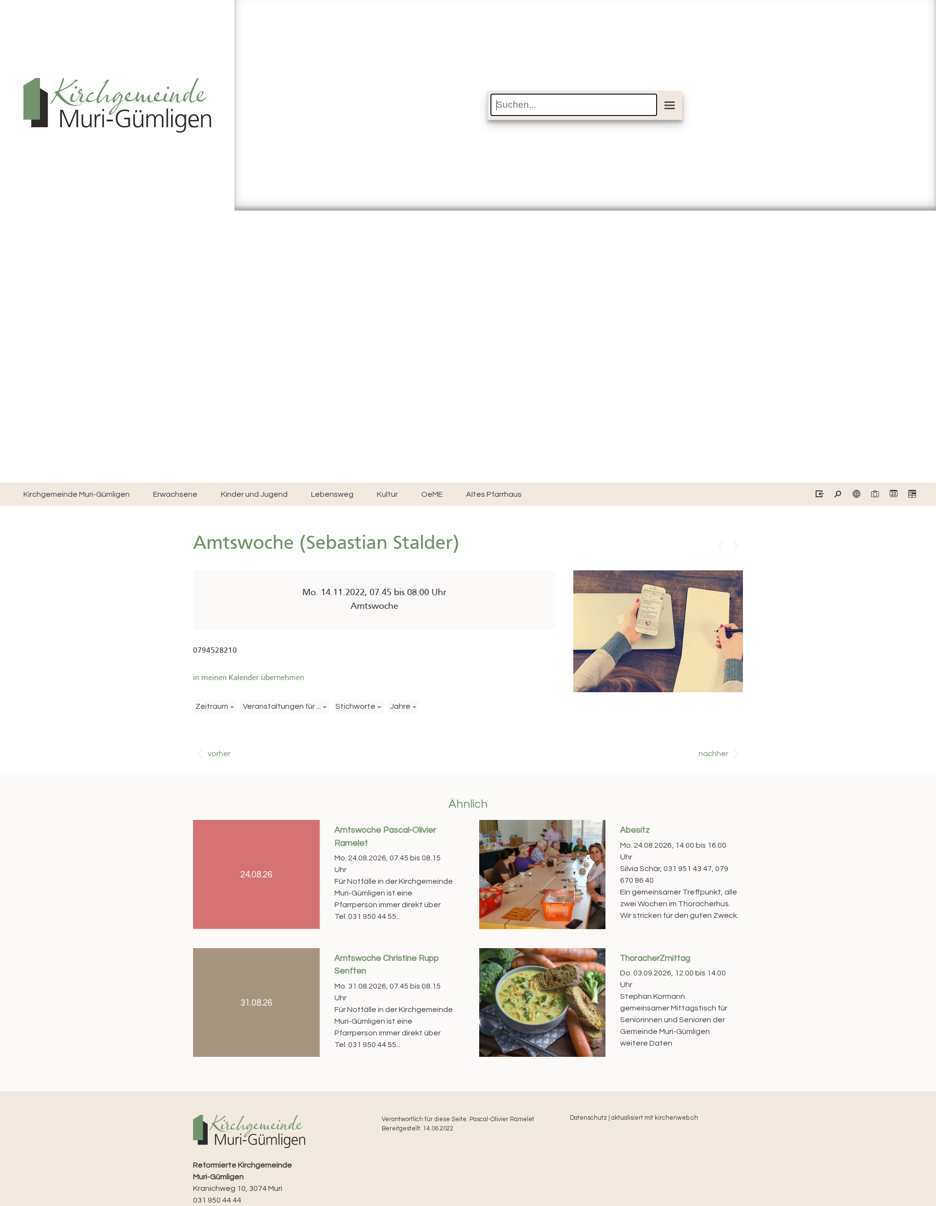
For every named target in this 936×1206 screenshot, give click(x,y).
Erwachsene (175, 494)
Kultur (387, 494)
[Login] (819, 494)
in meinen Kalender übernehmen (248, 678)
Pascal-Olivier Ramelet (501, 1119)
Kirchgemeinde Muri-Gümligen (76, 494)
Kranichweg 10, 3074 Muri (242, 1176)
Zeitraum (211, 706)
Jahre (400, 706)
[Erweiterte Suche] (837, 494)
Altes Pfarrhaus (494, 494)
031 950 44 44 (217, 1200)
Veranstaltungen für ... (282, 706)
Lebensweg (332, 494)
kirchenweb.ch (676, 1118)
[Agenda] (911, 494)
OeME (432, 494)
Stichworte (355, 706)
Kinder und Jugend (254, 494)
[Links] (856, 494)
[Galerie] (874, 494)
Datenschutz (588, 1118)
